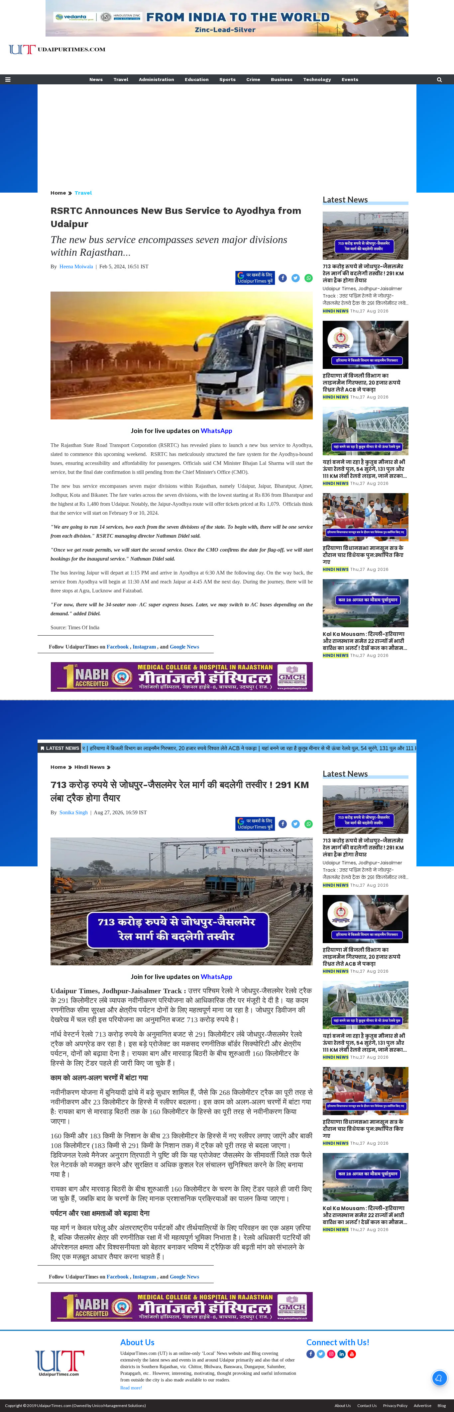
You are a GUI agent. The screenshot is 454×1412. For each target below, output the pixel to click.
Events (350, 79)
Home (58, 193)
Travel (120, 79)
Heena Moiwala (76, 266)
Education (197, 79)
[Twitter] (321, 1354)
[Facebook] (310, 1354)
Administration (156, 79)
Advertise (422, 1405)
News (96, 79)
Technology (317, 79)
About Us (137, 1342)
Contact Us (367, 1405)
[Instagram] (331, 1354)
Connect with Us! (338, 1342)
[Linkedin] (341, 1354)
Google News (184, 647)
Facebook (118, 647)
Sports (227, 79)
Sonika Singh (73, 812)
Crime (253, 79)
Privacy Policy (395, 1405)
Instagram (144, 647)
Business (281, 79)
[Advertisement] (227, 130)
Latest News (345, 199)
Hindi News (89, 767)
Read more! (131, 1387)
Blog (442, 1405)
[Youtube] (352, 1354)
